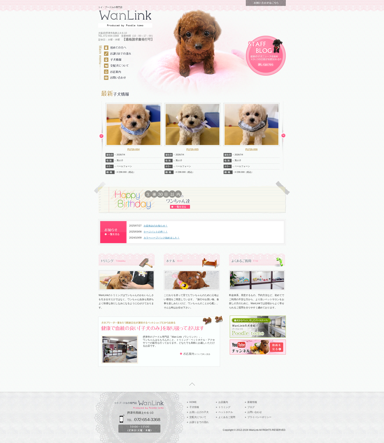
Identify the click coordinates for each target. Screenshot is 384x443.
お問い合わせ (254, 412)
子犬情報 (194, 407)
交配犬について (197, 417)
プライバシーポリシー (259, 417)
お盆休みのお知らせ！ (156, 225)
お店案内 (223, 402)
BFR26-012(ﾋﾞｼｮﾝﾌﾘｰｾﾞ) (251, 149)
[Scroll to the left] (101, 136)
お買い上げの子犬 (199, 412)
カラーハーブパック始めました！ (162, 237)
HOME (193, 402)
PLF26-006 (192, 149)
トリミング (224, 407)
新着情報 (252, 402)
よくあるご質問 (226, 417)
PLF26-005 (133, 149)
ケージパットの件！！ (156, 231)
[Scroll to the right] (283, 136)
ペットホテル (225, 412)
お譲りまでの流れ (199, 422)
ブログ (251, 407)
